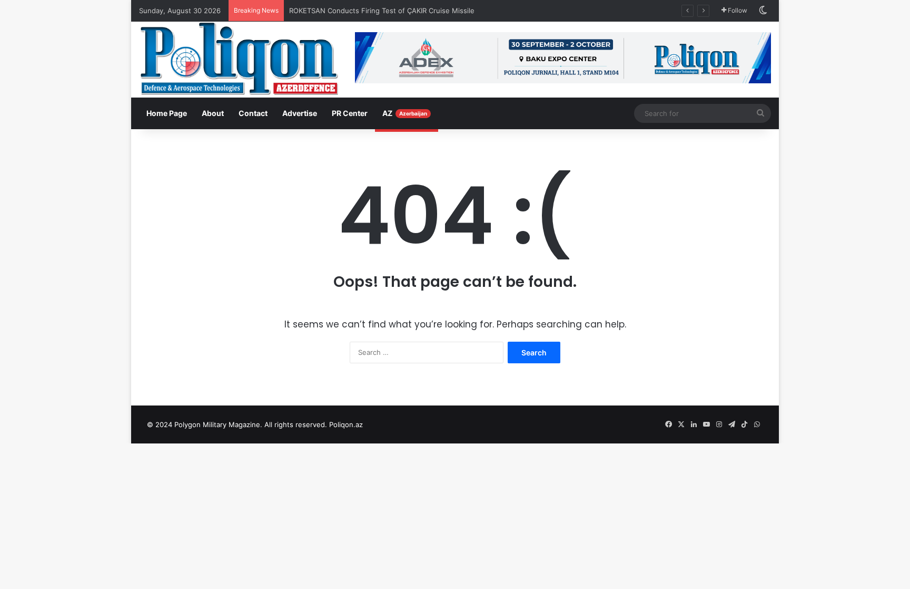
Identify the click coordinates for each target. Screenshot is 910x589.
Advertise (299, 113)
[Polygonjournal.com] (239, 58)
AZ (404, 113)
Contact (253, 113)
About (213, 113)
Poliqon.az (346, 424)
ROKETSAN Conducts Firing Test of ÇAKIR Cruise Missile (383, 10)
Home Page (166, 113)
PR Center (350, 113)
